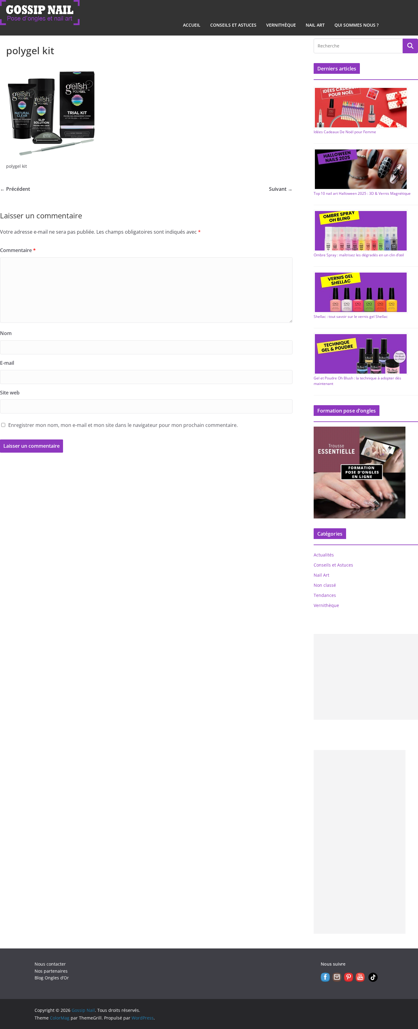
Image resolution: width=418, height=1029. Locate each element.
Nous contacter (50, 964)
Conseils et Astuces (233, 25)
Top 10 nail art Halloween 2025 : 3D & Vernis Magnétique (362, 193)
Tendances (325, 595)
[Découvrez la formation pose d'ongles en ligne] (359, 430)
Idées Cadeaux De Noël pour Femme (345, 131)
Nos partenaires (51, 971)
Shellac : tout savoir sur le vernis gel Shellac (351, 316)
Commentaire (18, 250)
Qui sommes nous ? (356, 25)
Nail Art (315, 25)
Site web (10, 392)
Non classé (325, 585)
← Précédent (15, 189)
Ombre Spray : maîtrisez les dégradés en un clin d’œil (359, 255)
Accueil (191, 25)
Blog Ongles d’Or (52, 978)
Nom (6, 333)
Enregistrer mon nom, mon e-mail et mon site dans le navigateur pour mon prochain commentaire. (123, 425)
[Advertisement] (359, 842)
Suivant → (281, 189)
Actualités (324, 555)
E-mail (7, 363)
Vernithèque (281, 25)
